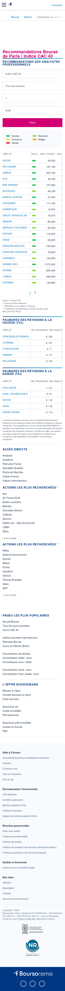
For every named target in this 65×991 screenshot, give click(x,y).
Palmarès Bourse (12, 641)
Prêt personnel (11, 715)
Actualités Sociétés (13, 468)
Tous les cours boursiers (16, 625)
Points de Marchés (13, 472)
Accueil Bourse (11, 621)
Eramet (7, 559)
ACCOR (7, 160)
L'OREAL (7, 276)
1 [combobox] (6, 98)
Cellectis (7, 514)
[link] (26, 757)
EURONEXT (9, 258)
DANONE (7, 221)
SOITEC (7, 400)
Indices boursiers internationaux (20, 637)
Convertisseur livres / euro (17, 669)
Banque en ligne (11, 690)
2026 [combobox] (8, 110)
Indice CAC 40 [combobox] (13, 73)
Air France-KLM (11, 498)
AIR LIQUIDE (9, 166)
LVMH (6, 527)
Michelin (7, 506)
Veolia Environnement (15, 554)
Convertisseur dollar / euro (17, 658)
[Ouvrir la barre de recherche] (42, 5)
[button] (4, 4)
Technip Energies (12, 579)
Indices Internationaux (15, 480)
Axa (5, 493)
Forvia (6, 567)
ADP (5, 588)
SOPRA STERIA (11, 412)
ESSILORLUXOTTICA (14, 245)
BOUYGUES (9, 191)
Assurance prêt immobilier (17, 722)
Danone (7, 518)
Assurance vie (10, 706)
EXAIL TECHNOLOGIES (15, 393)
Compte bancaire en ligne (17, 694)
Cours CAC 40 (10, 630)
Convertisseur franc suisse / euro (21, 674)
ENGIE (6, 239)
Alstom (6, 563)
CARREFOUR (10, 209)
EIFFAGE (7, 233)
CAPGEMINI (9, 203)
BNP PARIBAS (10, 184)
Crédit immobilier (12, 710)
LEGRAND (8, 282)
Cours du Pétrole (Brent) (16, 646)
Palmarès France (12, 464)
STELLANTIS (9, 387)
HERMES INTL (10, 264)
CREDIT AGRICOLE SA (15, 215)
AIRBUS (7, 172)
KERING (7, 270)
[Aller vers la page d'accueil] (10, 4)
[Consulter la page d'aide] (47, 5)
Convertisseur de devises (16, 653)
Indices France (11, 476)
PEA (5, 731)
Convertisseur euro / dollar (17, 662)
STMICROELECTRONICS (16, 336)
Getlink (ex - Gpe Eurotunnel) (19, 523)
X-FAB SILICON (11, 348)
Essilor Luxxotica (12, 502)
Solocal (7, 575)
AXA (5, 178)
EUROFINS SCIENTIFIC (15, 252)
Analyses (7, 455)
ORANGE (7, 354)
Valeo (6, 584)
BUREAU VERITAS (12, 197)
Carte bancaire (11, 699)
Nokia (6, 550)
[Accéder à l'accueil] (4, 16)
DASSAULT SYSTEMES (15, 227)
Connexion (57, 5)
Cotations (8, 459)
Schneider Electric (12, 510)
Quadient (8, 571)
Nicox (6, 531)
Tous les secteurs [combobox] (15, 86)
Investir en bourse (12, 727)
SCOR (6, 406)
